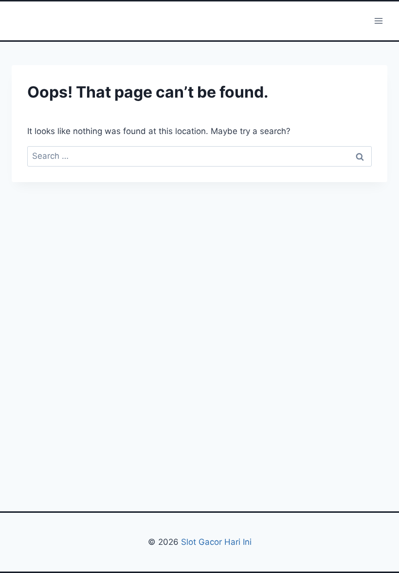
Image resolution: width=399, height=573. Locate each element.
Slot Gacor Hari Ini (216, 542)
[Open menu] (378, 20)
